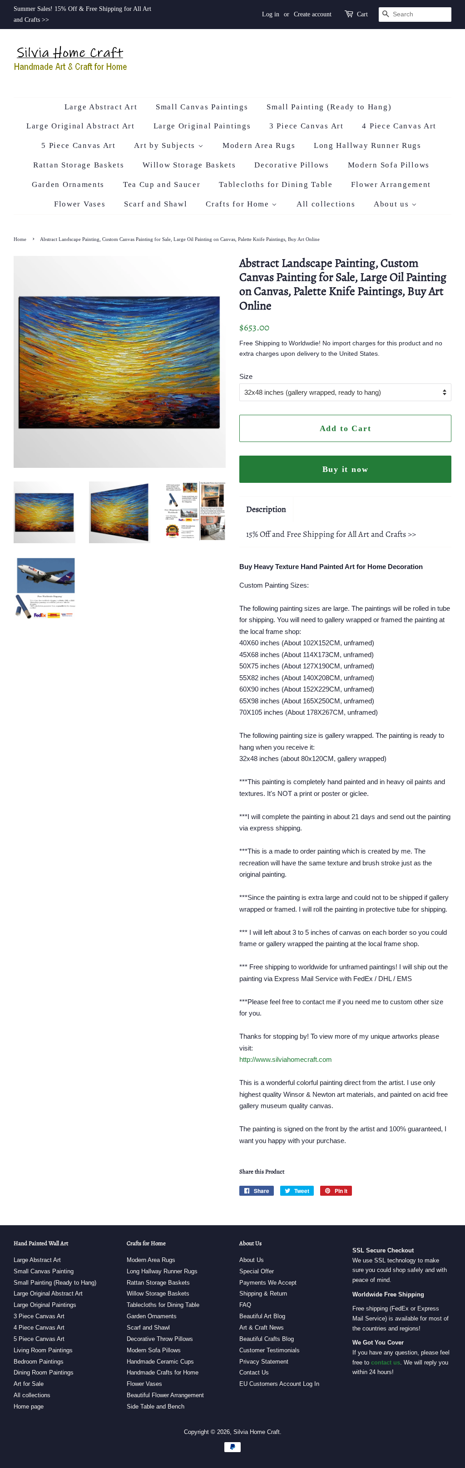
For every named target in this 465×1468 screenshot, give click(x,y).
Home (20, 239)
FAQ (245, 1304)
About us (392, 204)
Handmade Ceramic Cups (160, 1361)
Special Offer (256, 1271)
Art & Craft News (261, 1327)
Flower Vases (79, 204)
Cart (362, 14)
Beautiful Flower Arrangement (165, 1395)
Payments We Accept (268, 1282)
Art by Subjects (166, 145)
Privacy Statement (263, 1361)
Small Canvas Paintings (202, 107)
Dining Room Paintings (44, 1372)
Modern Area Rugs (259, 145)
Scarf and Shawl (156, 204)
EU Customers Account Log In (279, 1383)
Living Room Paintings (43, 1350)
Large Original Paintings (202, 126)
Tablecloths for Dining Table (276, 184)
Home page (29, 1406)
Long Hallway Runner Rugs (367, 145)
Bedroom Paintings (39, 1361)
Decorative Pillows (291, 165)
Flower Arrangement (391, 184)
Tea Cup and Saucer (162, 184)
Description (266, 509)
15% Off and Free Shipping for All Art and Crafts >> (331, 534)
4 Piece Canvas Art (399, 126)
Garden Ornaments (68, 184)
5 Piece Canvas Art (78, 145)
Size (245, 376)
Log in (270, 14)
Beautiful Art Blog (262, 1316)
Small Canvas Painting (44, 1271)
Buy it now (345, 469)
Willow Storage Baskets (189, 165)
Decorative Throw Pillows (160, 1338)
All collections (326, 204)
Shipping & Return (263, 1293)
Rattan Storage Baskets (78, 165)
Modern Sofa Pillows (389, 165)
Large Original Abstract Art (80, 126)
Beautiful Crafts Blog (266, 1338)
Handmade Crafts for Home (162, 1372)
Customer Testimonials (269, 1350)
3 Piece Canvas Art (306, 126)
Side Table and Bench (155, 1406)
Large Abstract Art (101, 107)
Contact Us (254, 1372)
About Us (251, 1260)
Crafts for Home (239, 204)
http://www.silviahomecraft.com (285, 1059)
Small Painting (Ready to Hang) (329, 107)
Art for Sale (29, 1383)
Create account (312, 14)
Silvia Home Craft (256, 1432)
